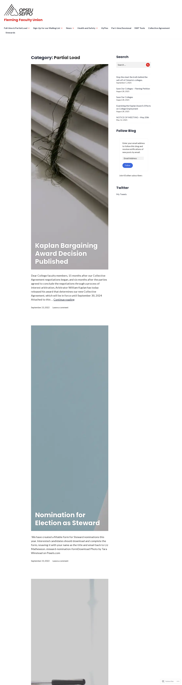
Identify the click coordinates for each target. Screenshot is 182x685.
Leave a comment (60, 307)
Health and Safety (86, 28)
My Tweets (121, 194)
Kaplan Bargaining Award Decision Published (66, 253)
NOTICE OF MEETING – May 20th (132, 117)
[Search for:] (133, 64)
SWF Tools (139, 28)
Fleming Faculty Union (23, 20)
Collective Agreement (159, 28)
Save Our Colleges (124, 97)
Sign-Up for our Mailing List (46, 28)
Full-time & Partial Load (15, 28)
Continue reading (64, 299)
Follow (127, 165)
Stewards (10, 32)
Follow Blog (126, 130)
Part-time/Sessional (121, 28)
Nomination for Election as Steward (67, 518)
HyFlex (104, 28)
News (69, 28)
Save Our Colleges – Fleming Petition (133, 88)
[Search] (148, 65)
